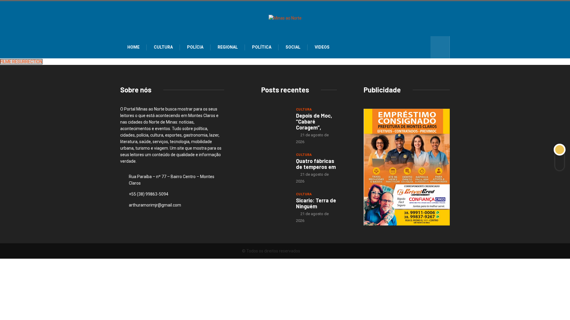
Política (261, 47)
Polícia (195, 47)
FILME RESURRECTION (21, 61)
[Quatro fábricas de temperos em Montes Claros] (275, 162)
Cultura (163, 47)
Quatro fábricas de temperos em (316, 164)
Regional (228, 47)
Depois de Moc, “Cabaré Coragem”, (314, 121)
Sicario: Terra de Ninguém (316, 203)
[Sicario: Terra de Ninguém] (275, 202)
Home (133, 47)
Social (293, 47)
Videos (322, 47)
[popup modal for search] (440, 47)
